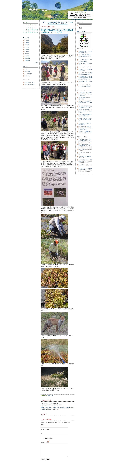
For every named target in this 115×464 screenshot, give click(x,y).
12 (30, 29)
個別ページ (50, 395)
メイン (65, 22)
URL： (42, 434)
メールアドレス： (45, 429)
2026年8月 (27, 40)
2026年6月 (27, 44)
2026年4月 (27, 49)
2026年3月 (27, 51)
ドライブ (80, 152)
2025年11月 (27, 60)
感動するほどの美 (82, 149)
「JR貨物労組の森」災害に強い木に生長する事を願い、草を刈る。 (85, 56)
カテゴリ (25, 66)
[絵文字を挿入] (48, 442)
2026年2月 (27, 53)
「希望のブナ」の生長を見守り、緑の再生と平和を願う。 (85, 119)
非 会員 (80, 131)
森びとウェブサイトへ (83, 31)
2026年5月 (27, 47)
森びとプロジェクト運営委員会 (85, 126)
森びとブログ (57, 13)
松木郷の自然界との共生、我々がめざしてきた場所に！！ (85, 94)
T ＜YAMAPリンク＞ (83, 92)
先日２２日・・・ (82, 164)
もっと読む (36, 62)
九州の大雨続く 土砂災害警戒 (85, 156)
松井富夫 (80, 97)
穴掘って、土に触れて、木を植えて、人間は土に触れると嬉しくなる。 (85, 111)
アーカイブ (26, 37)
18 (28, 30)
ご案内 (26, 69)
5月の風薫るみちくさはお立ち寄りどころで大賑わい (85, 102)
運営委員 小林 (81, 101)
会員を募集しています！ (30, 82)
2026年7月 (27, 42)
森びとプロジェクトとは (30, 84)
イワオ (80, 114)
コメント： (44, 442)
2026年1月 (27, 56)
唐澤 (79, 109)
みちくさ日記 (27, 71)
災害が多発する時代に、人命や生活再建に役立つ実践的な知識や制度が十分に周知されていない (85, 78)
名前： (42, 425)
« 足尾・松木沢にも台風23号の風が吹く (52, 22)
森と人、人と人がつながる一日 (85, 66)
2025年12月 (27, 58)
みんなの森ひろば (28, 73)
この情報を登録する (47, 438)
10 (26, 29)
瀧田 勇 (80, 106)
